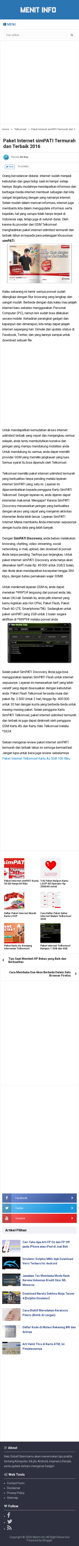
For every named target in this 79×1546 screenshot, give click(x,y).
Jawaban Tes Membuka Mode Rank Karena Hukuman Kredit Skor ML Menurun (46, 1280)
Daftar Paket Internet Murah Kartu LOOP (20, 915)
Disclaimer (13, 1488)
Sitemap (12, 1497)
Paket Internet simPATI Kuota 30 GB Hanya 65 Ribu (21, 882)
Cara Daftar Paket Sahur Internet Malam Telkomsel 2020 (55, 916)
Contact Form (16, 1483)
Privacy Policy (16, 1493)
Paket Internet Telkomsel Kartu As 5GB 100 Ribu (36, 758)
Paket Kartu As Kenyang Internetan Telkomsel (18, 947)
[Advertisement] (39, 82)
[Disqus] (39, 1031)
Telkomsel (23, 166)
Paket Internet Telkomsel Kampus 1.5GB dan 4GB (55, 947)
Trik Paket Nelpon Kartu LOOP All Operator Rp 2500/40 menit (54, 883)
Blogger (47, 1540)
